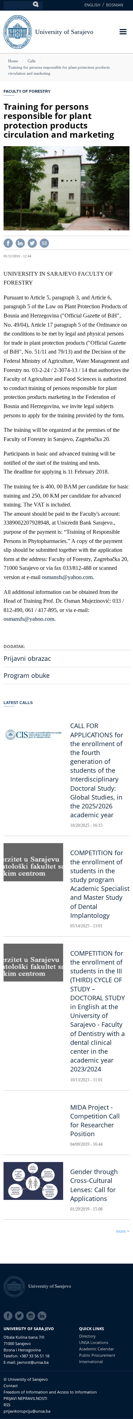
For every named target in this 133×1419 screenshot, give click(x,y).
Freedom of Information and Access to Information (50, 1392)
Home (13, 61)
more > (122, 1231)
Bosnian (114, 4)
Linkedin (43, 1316)
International (91, 1361)
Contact (11, 1385)
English (92, 4)
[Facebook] (8, 242)
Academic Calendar (96, 1349)
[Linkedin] (20, 242)
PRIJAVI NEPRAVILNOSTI (25, 1398)
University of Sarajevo (64, 31)
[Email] (44, 242)
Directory (87, 1336)
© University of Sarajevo (26, 1379)
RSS (7, 1405)
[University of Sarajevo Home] (18, 31)
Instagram (32, 1316)
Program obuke (27, 675)
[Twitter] (32, 242)
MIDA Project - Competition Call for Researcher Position (95, 1120)
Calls (31, 61)
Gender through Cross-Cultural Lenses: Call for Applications (94, 1185)
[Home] (16, 1286)
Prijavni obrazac (27, 658)
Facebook (9, 1316)
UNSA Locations (93, 1342)
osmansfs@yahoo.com (67, 577)
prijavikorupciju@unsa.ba (27, 1411)
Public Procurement (97, 1355)
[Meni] (123, 32)
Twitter (20, 1316)
